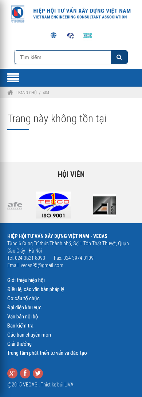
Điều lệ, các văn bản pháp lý (35, 289)
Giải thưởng (19, 344)
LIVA (69, 385)
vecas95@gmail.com (42, 265)
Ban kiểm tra (20, 325)
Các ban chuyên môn (29, 335)
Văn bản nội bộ (22, 316)
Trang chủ (26, 92)
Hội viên (71, 174)
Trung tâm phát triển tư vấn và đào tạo (47, 353)
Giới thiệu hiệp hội (26, 280)
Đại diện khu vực (24, 307)
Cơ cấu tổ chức (23, 298)
